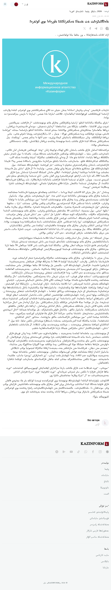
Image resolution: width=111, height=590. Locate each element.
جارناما (106, 568)
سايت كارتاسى (102, 555)
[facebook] (92, 451)
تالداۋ (106, 482)
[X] (84, 29)
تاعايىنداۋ (79, 11)
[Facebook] (90, 29)
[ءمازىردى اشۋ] (5, 4)
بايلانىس (105, 561)
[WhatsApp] (101, 29)
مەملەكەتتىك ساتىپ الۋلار (97, 537)
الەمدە (106, 494)
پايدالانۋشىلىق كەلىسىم (98, 512)
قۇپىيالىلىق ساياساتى (99, 518)
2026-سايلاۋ (96, 11)
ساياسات (105, 475)
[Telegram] (96, 29)
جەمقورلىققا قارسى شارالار (98, 531)
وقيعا (87, 11)
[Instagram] (107, 29)
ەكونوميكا (104, 488)
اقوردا (72, 11)
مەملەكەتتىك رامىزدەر (99, 525)
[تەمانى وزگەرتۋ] (14, 4)
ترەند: (106, 12)
